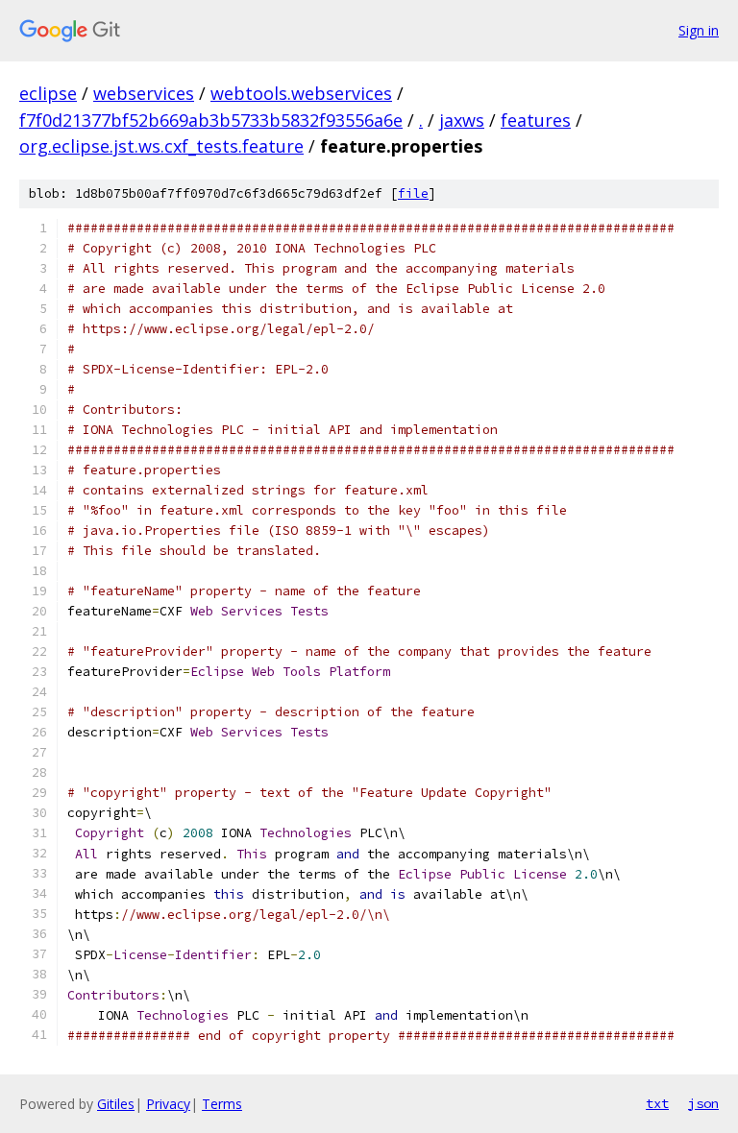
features (536, 120)
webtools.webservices (301, 93)
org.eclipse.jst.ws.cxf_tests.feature (161, 145)
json (703, 1103)
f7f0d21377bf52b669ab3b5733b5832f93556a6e (211, 120)
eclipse (48, 93)
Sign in (698, 30)
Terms (222, 1104)
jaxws (461, 120)
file (413, 193)
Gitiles (116, 1104)
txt (657, 1103)
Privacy (168, 1104)
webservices (143, 93)
